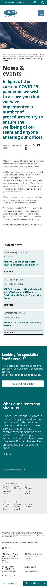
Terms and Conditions (7, 542)
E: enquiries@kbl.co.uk (9, 571)
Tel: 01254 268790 (30, 567)
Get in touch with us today (23, 383)
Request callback (32, 583)
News (9, 54)
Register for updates (32, 542)
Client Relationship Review (8, 544)
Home (4, 54)
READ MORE (9, 271)
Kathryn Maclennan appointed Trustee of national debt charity (21, 263)
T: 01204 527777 (9, 583)
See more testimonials (12, 470)
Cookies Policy (23, 542)
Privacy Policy (16, 542)
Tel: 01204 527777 (7, 567)
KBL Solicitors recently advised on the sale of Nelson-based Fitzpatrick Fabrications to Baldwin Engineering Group (23, 293)
